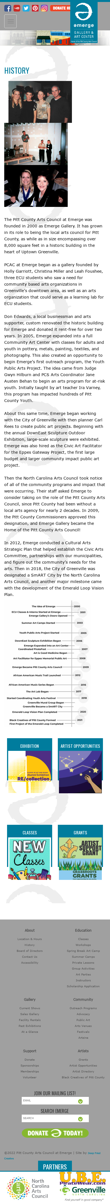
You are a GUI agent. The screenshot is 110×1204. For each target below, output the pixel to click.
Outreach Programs (83, 1008)
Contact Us (29, 956)
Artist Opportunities (80, 746)
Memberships (30, 1071)
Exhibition (29, 746)
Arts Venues (83, 1025)
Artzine (83, 1037)
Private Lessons (83, 962)
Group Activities (83, 968)
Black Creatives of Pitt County (83, 1077)
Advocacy (83, 1014)
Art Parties (83, 974)
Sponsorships (30, 1065)
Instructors (83, 980)
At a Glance (29, 1031)
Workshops (83, 945)
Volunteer (29, 1077)
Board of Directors (30, 950)
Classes (30, 832)
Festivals (83, 1031)
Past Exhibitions (30, 1025)
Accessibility (29, 962)
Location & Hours (29, 939)
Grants (80, 832)
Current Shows (29, 1008)
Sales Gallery (29, 1014)
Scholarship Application (83, 986)
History (30, 945)
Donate (30, 1059)
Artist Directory (83, 1071)
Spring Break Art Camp (83, 950)
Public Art (83, 1020)
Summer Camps (83, 956)
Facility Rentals (30, 1020)
